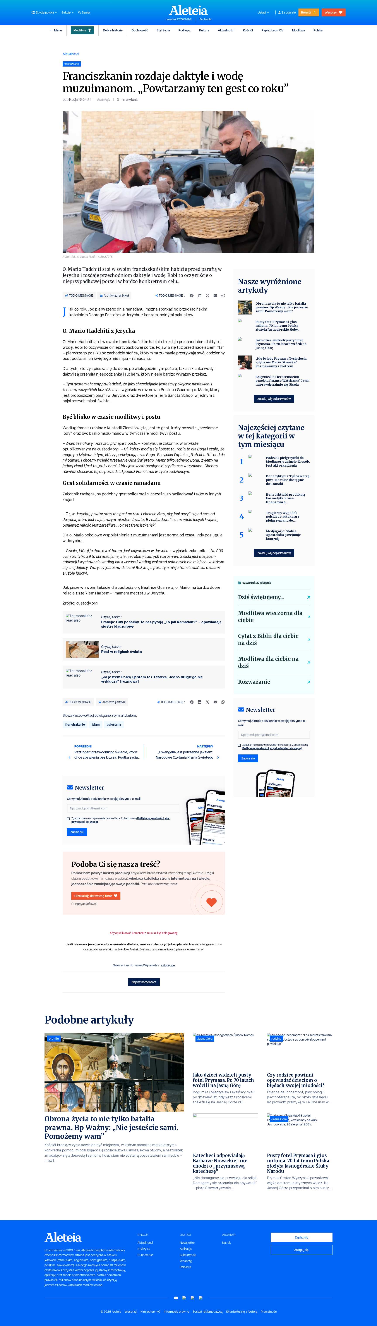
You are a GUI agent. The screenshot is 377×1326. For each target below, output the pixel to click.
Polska (318, 30)
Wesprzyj (331, 12)
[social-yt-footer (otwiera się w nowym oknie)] (176, 1298)
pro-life (54, 1039)
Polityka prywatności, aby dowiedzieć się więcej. (272, 748)
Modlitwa (80, 30)
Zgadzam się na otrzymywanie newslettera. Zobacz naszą (120, 820)
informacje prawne (176, 1312)
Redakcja (103, 99)
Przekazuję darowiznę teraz (93, 896)
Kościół (248, 30)
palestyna (114, 724)
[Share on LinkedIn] (199, 295)
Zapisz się (77, 832)
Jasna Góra (204, 1039)
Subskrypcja (188, 1255)
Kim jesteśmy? (150, 1312)
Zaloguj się (289, 12)
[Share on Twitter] (207, 295)
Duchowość (140, 30)
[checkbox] (68, 819)
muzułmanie (164, 353)
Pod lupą (184, 30)
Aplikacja (186, 1249)
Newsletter (187, 1243)
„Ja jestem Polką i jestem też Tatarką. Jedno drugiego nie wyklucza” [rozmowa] (152, 679)
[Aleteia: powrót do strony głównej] (188, 10)
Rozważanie (254, 681)
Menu (58, 30)
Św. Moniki (205, 19)
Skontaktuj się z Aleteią (241, 1312)
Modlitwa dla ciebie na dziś (268, 662)
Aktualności (226, 30)
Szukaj (86, 12)
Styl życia (163, 30)
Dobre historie (113, 30)
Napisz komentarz (144, 982)
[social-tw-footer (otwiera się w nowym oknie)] (193, 1298)
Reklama (185, 1267)
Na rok (226, 1243)
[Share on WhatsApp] (223, 295)
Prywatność (269, 1312)
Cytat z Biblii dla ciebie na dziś (268, 639)
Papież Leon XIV (272, 30)
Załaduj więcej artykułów (274, 399)
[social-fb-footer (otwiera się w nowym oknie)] (184, 1298)
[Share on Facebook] (192, 295)
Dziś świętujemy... (261, 597)
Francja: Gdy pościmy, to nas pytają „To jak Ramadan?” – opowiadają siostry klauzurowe (161, 624)
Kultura (204, 30)
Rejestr (306, 12)
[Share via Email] (215, 295)
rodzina (276, 1039)
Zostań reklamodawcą (208, 1312)
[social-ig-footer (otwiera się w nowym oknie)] (201, 1298)
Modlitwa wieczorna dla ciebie (270, 616)
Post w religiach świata (121, 651)
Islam (96, 724)
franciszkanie (75, 724)
